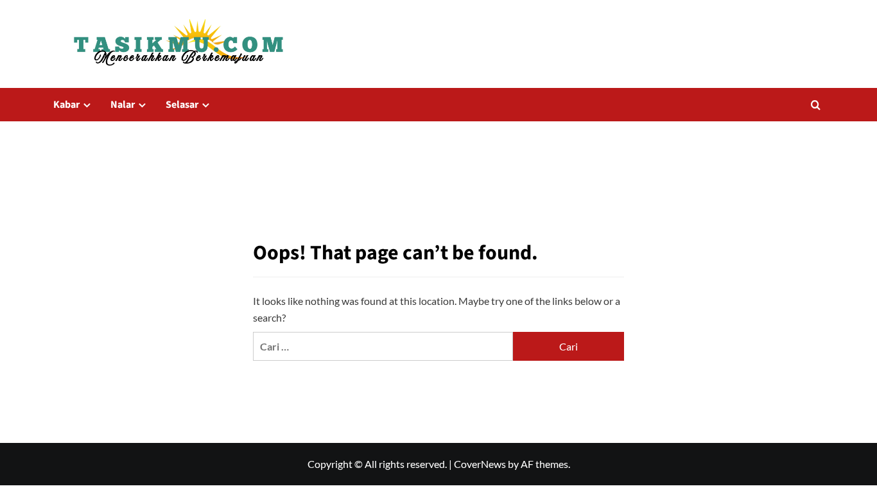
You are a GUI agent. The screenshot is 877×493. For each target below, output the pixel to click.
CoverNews (480, 464)
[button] (816, 105)
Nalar (122, 105)
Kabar (66, 105)
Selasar (182, 105)
